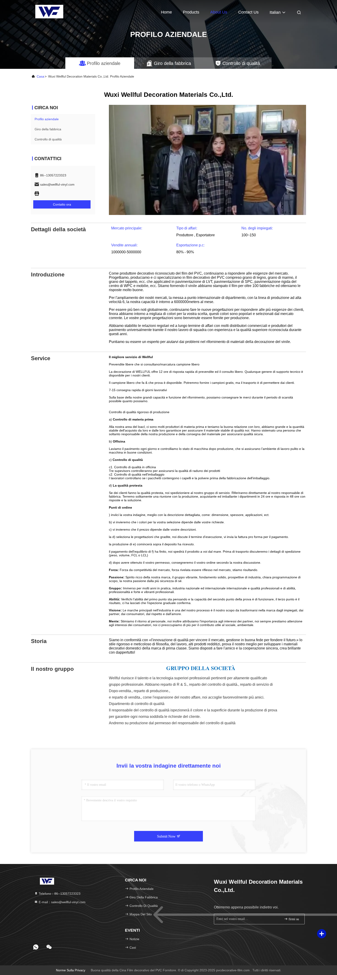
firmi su (293, 919)
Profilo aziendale (47, 119)
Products (191, 12)
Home (166, 12)
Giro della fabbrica (48, 129)
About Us (218, 12)
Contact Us (248, 12)
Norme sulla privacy (70, 970)
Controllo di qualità (48, 139)
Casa (40, 76)
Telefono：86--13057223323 (59, 893)
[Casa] (49, 11)
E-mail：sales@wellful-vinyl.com (62, 902)
